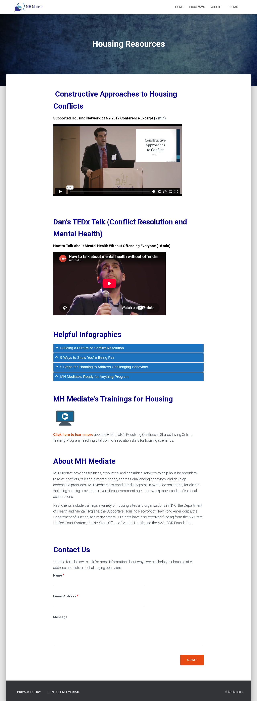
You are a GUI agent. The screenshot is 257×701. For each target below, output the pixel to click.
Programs (197, 7)
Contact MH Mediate (63, 692)
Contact (233, 7)
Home (179, 7)
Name (58, 575)
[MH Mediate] (29, 7)
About (215, 7)
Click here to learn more (73, 434)
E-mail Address (65, 596)
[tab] (128, 348)
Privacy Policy (29, 692)
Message (60, 617)
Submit (192, 659)
